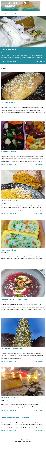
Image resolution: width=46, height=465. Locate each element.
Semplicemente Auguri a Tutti (12, 348)
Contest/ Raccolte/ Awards (36, 13)
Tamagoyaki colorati (8, 250)
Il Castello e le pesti (13, 13)
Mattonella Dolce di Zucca (10, 201)
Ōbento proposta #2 (8, 151)
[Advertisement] (23, 449)
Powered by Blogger (23, 439)
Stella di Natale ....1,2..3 (9, 398)
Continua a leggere (40, 61)
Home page (3, 13)
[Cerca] (41, 2)
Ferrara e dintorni (24, 13)
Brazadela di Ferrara (8, 102)
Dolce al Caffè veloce (8, 49)
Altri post (42, 434)
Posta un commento (11, 61)
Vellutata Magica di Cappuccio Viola (14, 299)
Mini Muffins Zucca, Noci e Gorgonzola (15, 418)
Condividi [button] (3, 61)
